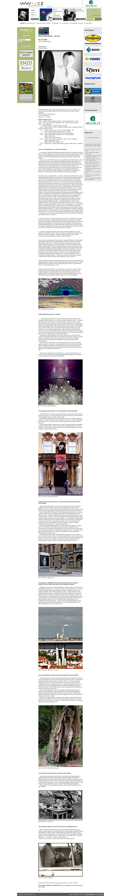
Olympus (76, 885)
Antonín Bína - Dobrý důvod (94, 11)
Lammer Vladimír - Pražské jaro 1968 (96, 14)
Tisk (50, 6)
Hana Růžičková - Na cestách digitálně (56, 19)
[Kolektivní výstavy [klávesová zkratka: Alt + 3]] (44, 23)
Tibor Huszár (80, 11)
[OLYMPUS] (93, 81)
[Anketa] (26, 57)
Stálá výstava (97, 18)
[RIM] (93, 73)
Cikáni (79, 9)
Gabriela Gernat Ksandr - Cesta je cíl (96, 12)
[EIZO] (93, 53)
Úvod (48, 6)
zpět (39, 890)
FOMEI (43, 886)
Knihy (32, 15)
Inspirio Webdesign (89, 894)
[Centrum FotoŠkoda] (93, 45)
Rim (39, 886)
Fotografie (33, 12)
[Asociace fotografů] (93, 103)
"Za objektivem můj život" (62, 882)
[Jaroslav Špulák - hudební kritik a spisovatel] (26, 70)
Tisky (32, 13)
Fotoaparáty (34, 14)
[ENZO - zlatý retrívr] (26, 65)
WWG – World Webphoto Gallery (29, 3)
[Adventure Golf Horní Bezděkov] (26, 102)
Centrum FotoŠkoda (65, 885)
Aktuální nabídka (34, 18)
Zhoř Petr (89, 15)
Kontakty (52, 6)
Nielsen (81, 885)
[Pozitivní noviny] (93, 94)
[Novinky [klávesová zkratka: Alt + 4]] (56, 23)
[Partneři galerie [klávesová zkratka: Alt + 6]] (77, 23)
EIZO (72, 885)
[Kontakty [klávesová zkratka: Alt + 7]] (89, 23)
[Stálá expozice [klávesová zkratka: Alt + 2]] (30, 23)
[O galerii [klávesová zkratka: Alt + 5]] (65, 23)
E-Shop (22, 23)
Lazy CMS (100, 894)
